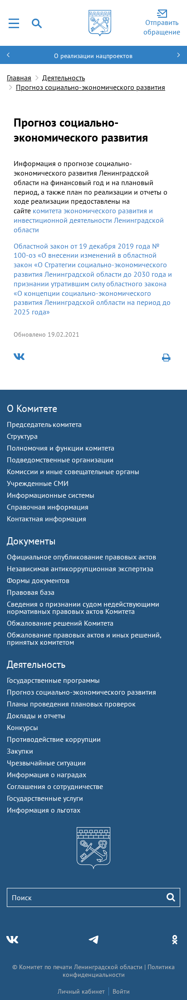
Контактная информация (46, 518)
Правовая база (30, 592)
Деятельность (63, 77)
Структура (22, 436)
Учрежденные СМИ (38, 483)
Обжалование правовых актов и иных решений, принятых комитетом (84, 638)
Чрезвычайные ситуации (46, 762)
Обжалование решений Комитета (60, 622)
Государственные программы (53, 680)
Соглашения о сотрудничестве (55, 786)
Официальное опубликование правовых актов (81, 556)
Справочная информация (48, 506)
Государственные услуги (45, 798)
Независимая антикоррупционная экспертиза (80, 568)
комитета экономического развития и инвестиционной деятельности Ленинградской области (89, 220)
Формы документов (38, 580)
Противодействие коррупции (54, 739)
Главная (19, 77)
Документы (31, 540)
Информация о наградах (46, 774)
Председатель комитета (44, 424)
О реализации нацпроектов (93, 56)
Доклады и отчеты (36, 715)
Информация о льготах (43, 809)
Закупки (20, 750)
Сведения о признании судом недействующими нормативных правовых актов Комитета (83, 607)
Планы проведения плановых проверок (71, 703)
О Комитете (32, 408)
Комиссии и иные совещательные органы (73, 471)
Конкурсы (22, 727)
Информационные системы (50, 495)
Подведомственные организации (60, 459)
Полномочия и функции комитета (60, 447)
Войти (121, 991)
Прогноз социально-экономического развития (90, 87)
